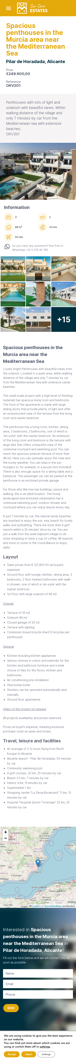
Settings (46, 1054)
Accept (12, 1054)
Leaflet (36, 906)
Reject (28, 1054)
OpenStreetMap (52, 906)
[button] (38, 863)
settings (45, 1047)
